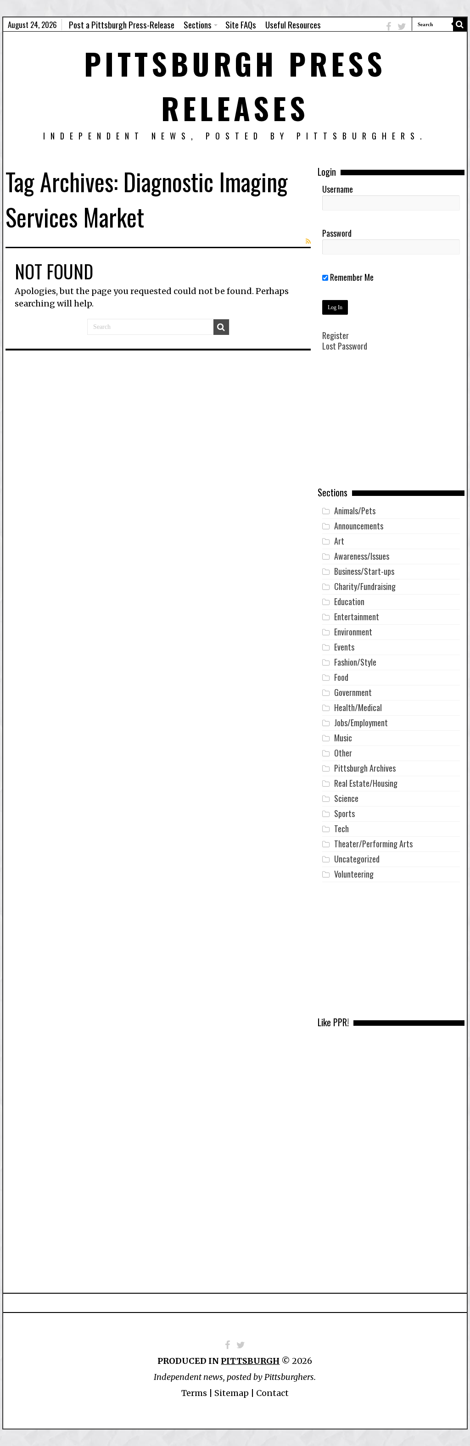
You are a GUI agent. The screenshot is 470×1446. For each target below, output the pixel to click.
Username (337, 189)
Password (337, 233)
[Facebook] (388, 26)
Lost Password (344, 346)
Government (353, 692)
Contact (272, 1393)
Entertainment (356, 617)
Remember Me (351, 277)
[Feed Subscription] (308, 241)
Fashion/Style (355, 662)
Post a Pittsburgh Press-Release (121, 24)
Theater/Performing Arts (373, 844)
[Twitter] (401, 26)
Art (339, 541)
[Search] (460, 24)
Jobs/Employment (361, 723)
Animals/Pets (354, 511)
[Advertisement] (391, 425)
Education (349, 601)
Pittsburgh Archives (365, 768)
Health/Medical (358, 707)
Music (343, 738)
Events (344, 647)
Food (341, 677)
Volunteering (354, 874)
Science (346, 798)
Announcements (358, 526)
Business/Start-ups (364, 571)
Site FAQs (240, 24)
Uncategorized (357, 859)
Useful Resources (293, 24)
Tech (341, 828)
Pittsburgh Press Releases (235, 85)
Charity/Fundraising (365, 586)
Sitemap (231, 1393)
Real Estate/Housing (365, 783)
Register (335, 335)
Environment (353, 632)
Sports (344, 813)
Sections (198, 24)
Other (343, 753)
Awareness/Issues (361, 556)
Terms (194, 1393)
